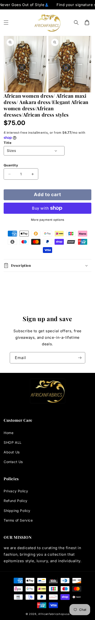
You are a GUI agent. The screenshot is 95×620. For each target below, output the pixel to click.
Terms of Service (18, 520)
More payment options (47, 219)
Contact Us (13, 462)
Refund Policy (16, 501)
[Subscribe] (79, 357)
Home (8, 433)
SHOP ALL (13, 442)
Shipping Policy (17, 511)
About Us (12, 452)
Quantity (11, 165)
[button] (6, 22)
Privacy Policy (16, 491)
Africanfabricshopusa (53, 614)
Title (7, 143)
